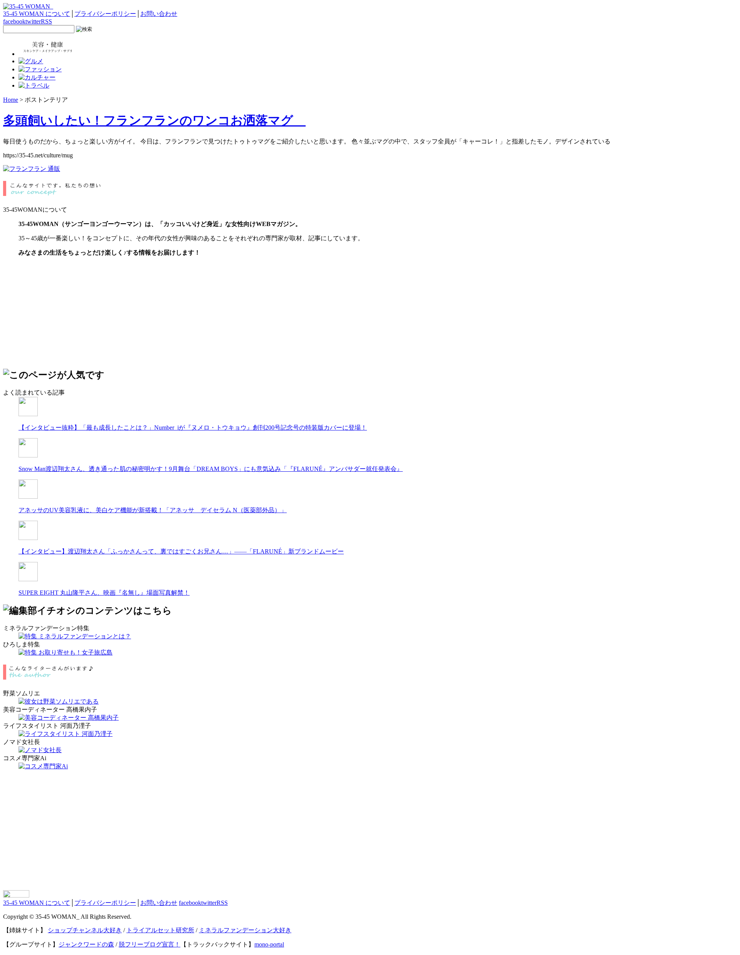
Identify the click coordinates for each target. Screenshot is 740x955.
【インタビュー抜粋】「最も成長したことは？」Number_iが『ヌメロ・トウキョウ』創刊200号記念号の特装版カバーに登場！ (192, 427)
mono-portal (269, 944)
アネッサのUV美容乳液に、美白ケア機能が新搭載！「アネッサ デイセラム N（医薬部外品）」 (152, 510)
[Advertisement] (61, 311)
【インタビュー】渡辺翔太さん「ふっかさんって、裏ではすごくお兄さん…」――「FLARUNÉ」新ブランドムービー (181, 551)
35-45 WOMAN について (36, 13)
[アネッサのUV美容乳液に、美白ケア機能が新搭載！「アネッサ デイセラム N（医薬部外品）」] (28, 496)
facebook (14, 21)
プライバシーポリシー (105, 13)
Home (10, 99)
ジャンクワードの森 (86, 944)
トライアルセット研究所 (160, 930)
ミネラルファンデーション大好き (245, 930)
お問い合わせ (158, 13)
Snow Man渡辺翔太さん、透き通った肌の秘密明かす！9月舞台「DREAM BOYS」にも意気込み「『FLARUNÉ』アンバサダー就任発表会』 (210, 469)
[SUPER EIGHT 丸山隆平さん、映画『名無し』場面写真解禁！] (28, 579)
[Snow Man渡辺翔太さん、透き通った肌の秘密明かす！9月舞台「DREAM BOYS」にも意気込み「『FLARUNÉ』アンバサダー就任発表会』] (28, 455)
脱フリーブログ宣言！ (149, 944)
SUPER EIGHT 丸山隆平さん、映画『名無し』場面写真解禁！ (104, 592)
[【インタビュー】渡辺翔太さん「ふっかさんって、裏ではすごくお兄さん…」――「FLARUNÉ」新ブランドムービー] (28, 538)
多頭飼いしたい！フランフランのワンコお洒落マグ (154, 120)
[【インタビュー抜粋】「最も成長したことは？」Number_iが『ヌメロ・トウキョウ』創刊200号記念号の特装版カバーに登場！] (28, 414)
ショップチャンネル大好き (85, 930)
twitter (33, 21)
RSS (46, 21)
